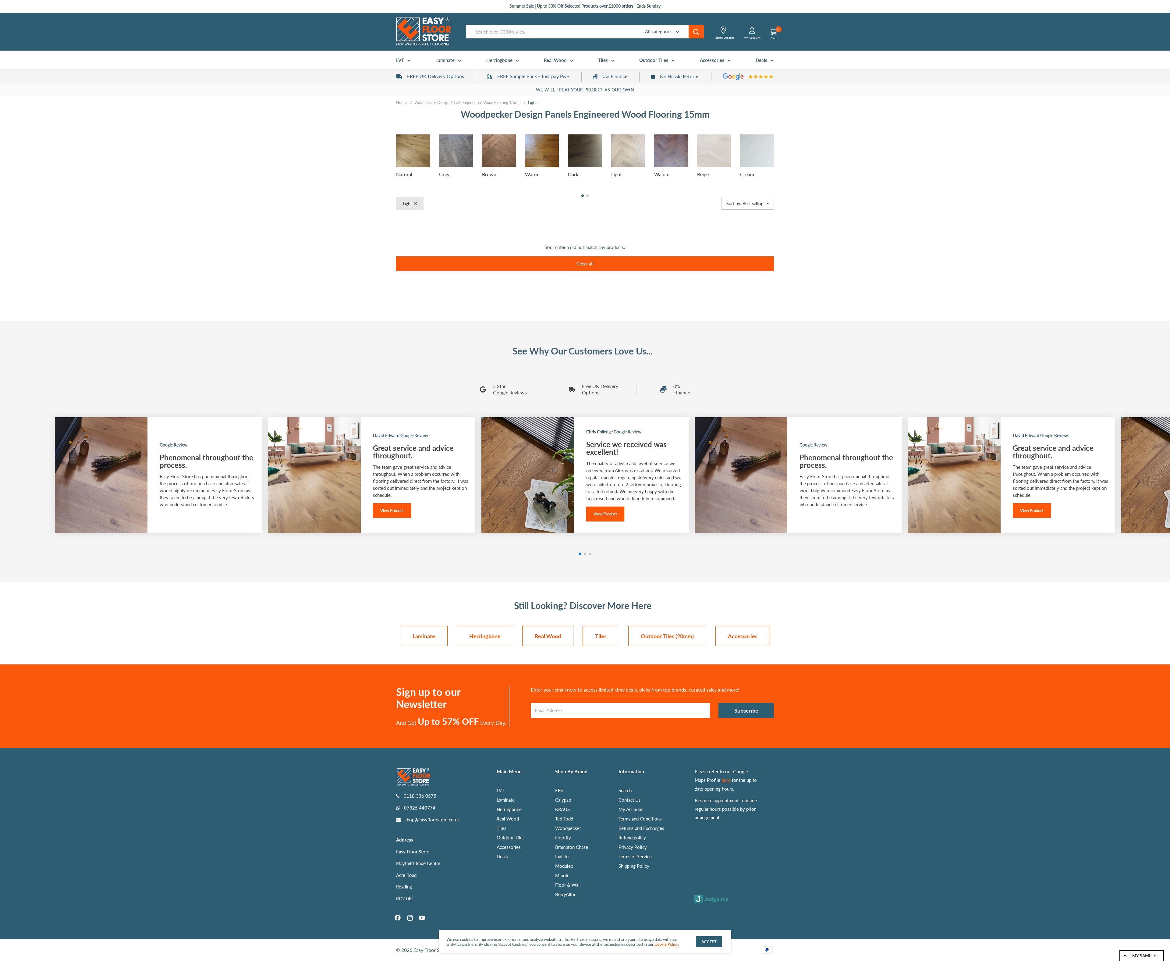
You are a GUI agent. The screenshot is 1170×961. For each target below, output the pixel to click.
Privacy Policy (633, 847)
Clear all (585, 263)
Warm (531, 174)
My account (751, 37)
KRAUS (562, 809)
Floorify (563, 837)
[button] (582, 195)
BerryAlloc (565, 894)
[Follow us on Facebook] (398, 917)
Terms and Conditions (640, 818)
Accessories (712, 60)
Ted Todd (564, 818)
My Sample (1144, 955)
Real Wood (555, 60)
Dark (573, 174)
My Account (631, 809)
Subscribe (746, 710)
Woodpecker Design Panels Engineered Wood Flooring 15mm (467, 102)
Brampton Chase (571, 847)
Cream (747, 174)
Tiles (603, 60)
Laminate (445, 60)
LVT (400, 60)
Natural (404, 174)
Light (616, 174)
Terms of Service (635, 856)
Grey (444, 174)
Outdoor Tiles (653, 60)
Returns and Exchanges (641, 828)
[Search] (696, 31)
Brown (489, 174)
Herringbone (499, 60)
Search (625, 790)
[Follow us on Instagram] (410, 917)
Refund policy (632, 837)
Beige (703, 174)
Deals (761, 60)
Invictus (563, 856)
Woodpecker (568, 828)
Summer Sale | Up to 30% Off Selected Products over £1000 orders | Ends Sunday (585, 6)
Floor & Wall (568, 885)
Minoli (561, 875)
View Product (392, 510)
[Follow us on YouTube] (422, 917)
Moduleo (564, 866)
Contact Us (630, 800)
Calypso (563, 800)
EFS (559, 790)
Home (401, 102)
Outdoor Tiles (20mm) (667, 636)
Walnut (662, 174)
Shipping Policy (634, 866)
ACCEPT (709, 941)
